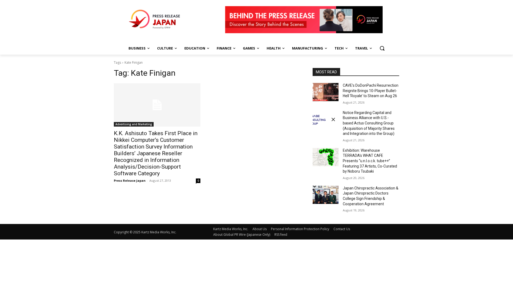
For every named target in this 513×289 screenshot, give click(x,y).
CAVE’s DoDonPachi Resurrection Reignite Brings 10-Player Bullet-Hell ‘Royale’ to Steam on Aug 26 (370, 90)
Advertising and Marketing (133, 124)
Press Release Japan (130, 180)
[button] (382, 48)
